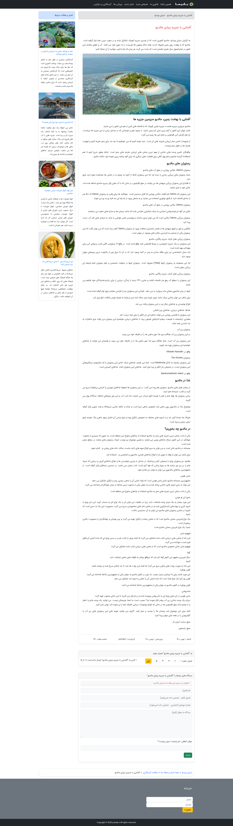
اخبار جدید (129, 4)
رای (148, 661)
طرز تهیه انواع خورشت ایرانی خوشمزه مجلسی (59, 192)
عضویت (187, 809)
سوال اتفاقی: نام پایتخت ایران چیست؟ (175, 741)
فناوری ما (154, 4)
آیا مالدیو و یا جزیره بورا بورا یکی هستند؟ (57, 122)
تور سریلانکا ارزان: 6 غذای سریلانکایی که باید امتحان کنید (57, 263)
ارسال (188, 755)
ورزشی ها (117, 4)
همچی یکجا (165, 4)
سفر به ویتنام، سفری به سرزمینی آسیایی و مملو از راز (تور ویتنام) (57, 53)
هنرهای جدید (142, 4)
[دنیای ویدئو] (184, 4)
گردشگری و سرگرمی (102, 4)
